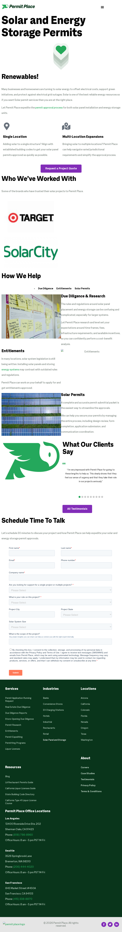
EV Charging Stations (53, 710)
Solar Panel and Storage (54, 740)
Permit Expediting (14, 737)
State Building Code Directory (19, 794)
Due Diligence (45, 288)
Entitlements (63, 288)
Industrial (47, 722)
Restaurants (49, 728)
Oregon (84, 728)
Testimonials (87, 779)
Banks (46, 698)
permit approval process (49, 107)
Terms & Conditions (91, 791)
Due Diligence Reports (16, 713)
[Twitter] (110, 924)
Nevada (84, 722)
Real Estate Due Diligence (17, 707)
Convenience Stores (53, 704)
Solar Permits (82, 288)
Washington (87, 740)
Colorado (85, 710)
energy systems (10, 369)
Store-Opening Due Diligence (19, 719)
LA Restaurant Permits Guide (19, 782)
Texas (83, 734)
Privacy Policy (88, 785)
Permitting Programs (15, 743)
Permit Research (13, 725)
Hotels (46, 716)
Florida (84, 716)
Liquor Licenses (12, 749)
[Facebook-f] (103, 924)
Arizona (84, 698)
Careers (85, 767)
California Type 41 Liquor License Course (20, 802)
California (85, 704)
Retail (46, 734)
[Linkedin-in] (116, 924)
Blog (7, 776)
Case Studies (88, 773)
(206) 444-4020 (23, 867)
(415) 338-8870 (22, 899)
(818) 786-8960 (23, 835)
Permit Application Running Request (18, 699)
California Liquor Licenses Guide (20, 788)
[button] (102, 6)
